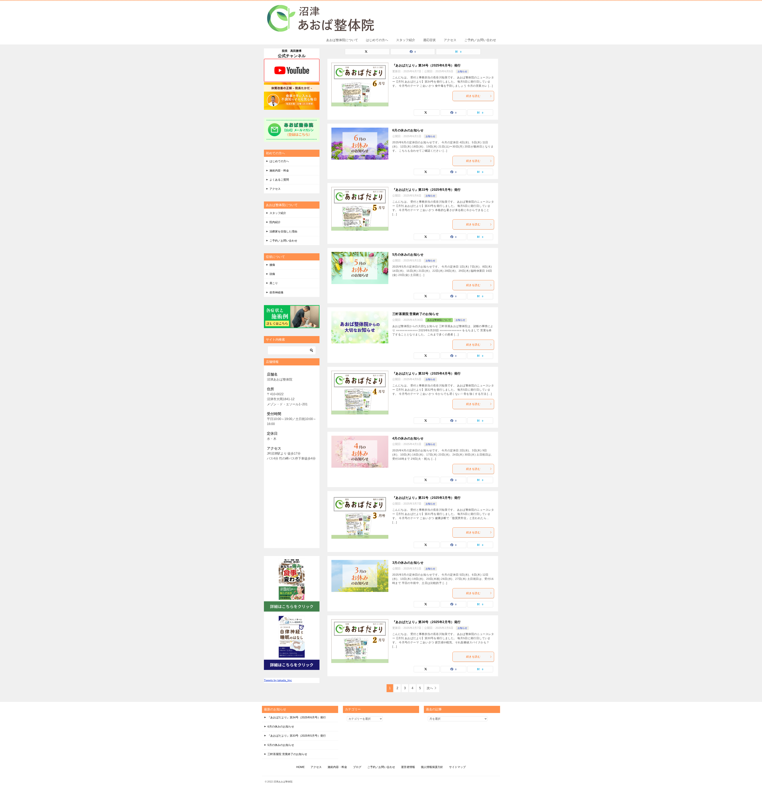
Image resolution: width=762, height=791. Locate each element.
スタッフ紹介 (405, 40)
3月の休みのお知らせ (407, 562)
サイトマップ (457, 767)
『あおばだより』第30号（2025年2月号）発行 (426, 622)
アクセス (450, 40)
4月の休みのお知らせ (407, 438)
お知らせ (462, 71)
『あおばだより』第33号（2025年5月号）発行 (426, 189)
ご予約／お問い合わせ (480, 40)
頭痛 (272, 274)
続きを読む (473, 95)
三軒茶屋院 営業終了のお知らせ (415, 314)
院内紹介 (275, 222)
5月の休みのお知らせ (407, 254)
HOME (300, 767)
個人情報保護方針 (432, 767)
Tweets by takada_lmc (278, 680)
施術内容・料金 (279, 170)
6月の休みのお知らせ (407, 130)
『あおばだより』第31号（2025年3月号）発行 (426, 497)
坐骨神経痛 (276, 292)
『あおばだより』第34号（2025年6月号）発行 (426, 65)
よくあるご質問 (279, 179)
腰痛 (272, 264)
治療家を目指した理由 (283, 231)
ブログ (357, 767)
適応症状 (429, 40)
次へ (430, 688)
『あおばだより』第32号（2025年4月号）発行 (426, 373)
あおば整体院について (342, 40)
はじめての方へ (377, 40)
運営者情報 (408, 767)
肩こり (273, 283)
